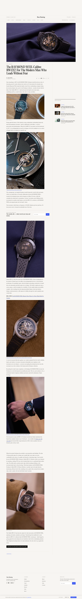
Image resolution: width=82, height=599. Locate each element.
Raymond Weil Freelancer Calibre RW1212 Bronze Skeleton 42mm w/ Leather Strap (19, 357)
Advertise (44, 581)
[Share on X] (39, 78)
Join (47, 214)
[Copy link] (37, 78)
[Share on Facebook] (41, 78)
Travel (25, 583)
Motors (25, 587)
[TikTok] (13, 582)
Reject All (67, 597)
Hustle (25, 579)
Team (43, 583)
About (43, 579)
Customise (61, 597)
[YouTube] (11, 582)
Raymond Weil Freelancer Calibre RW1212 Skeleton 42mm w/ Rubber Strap (17, 434)
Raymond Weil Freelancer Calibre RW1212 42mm (14, 189)
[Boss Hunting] (41, 17)
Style (25, 589)
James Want (10, 77)
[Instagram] (6, 582)
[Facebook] (8, 582)
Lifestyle (25, 585)
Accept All (73, 597)
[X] (10, 582)
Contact (43, 585)
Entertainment (27, 581)
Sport (25, 591)
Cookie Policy (29, 597)
